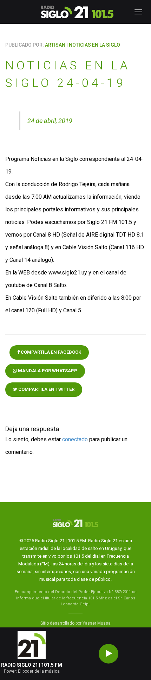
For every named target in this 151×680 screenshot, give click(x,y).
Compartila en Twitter (45, 389)
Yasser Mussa (97, 623)
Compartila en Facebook (50, 352)
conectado (75, 439)
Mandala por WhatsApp (47, 370)
